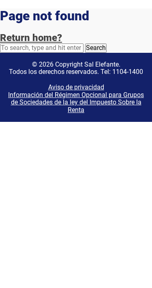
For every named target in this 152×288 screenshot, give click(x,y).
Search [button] (96, 48)
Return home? (31, 37)
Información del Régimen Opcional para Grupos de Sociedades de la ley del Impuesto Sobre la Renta (76, 102)
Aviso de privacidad (76, 87)
